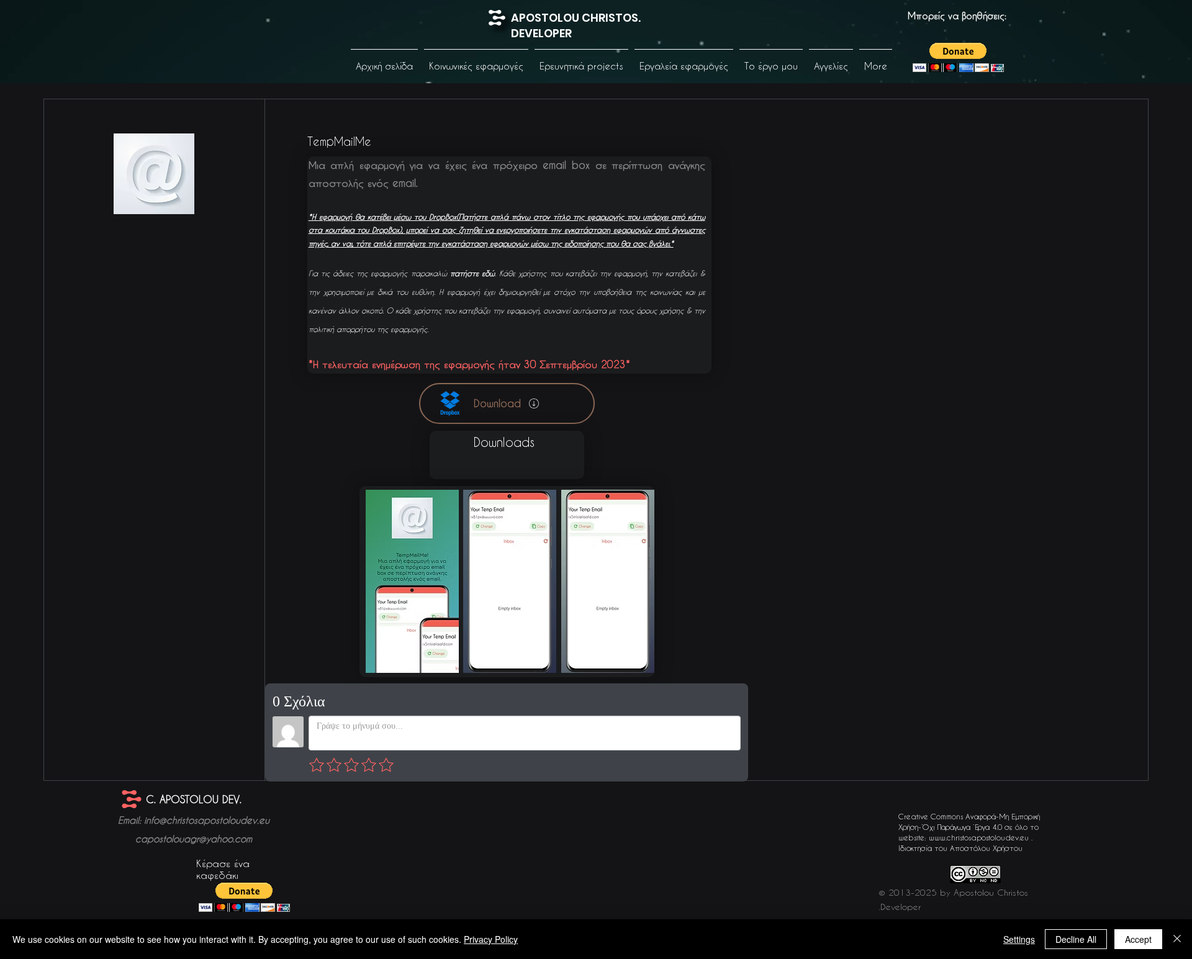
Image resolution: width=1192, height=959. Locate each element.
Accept (1138, 939)
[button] (476, 60)
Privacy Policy (491, 939)
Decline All (1075, 939)
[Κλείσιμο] (1177, 939)
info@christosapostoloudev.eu (206, 820)
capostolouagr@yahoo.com (193, 838)
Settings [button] (1019, 939)
